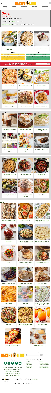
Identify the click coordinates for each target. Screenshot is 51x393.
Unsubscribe (16, 375)
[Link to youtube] (20, 363)
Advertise (10, 367)
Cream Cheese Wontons (41, 106)
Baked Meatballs (41, 174)
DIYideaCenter (29, 367)
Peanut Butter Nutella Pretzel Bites (26, 150)
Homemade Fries (8, 303)
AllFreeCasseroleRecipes (44, 367)
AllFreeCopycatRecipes (44, 363)
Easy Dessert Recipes (32, 54)
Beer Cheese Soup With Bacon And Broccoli (9, 49)
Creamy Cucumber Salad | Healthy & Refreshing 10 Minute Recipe (42, 304)
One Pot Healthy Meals (32, 59)
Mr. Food (41, 361)
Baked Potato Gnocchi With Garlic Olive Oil (42, 242)
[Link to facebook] (5, 363)
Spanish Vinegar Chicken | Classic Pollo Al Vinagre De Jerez (42, 221)
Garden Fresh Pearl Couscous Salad (42, 263)
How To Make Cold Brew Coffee (9, 129)
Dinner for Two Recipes (44, 56)
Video (19, 54)
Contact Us (16, 367)
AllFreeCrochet (29, 363)
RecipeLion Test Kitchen (7, 54)
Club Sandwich (41, 194)
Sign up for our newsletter (7, 24)
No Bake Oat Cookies (38, 345)
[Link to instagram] (16, 363)
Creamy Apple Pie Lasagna (42, 48)
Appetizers (19, 56)
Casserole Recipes (7, 56)
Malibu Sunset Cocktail (42, 324)
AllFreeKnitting (29, 364)
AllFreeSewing (29, 366)
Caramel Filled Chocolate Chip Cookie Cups (25, 195)
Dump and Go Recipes (7, 59)
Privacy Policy (24, 64)
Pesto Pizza (8, 324)
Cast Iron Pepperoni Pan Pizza (13, 345)
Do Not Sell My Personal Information (12, 369)
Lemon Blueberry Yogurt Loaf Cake (25, 86)
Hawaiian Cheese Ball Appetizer (25, 106)
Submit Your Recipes (9, 373)
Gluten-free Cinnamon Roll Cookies (9, 220)
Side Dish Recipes (32, 56)
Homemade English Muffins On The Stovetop (25, 263)
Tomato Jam (8, 241)
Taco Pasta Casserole (41, 85)
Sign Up (48, 63)
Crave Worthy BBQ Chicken (25, 174)
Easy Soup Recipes (44, 59)
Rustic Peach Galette (42, 283)
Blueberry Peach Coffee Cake (25, 283)
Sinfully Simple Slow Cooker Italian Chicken (41, 130)
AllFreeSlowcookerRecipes (44, 364)
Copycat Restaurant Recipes (18, 59)
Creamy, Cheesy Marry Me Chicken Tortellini (25, 325)
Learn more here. (35, 379)
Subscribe (17, 373)
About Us (5, 367)
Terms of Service (9, 375)
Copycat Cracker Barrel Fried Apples (10, 175)
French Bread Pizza (25, 220)
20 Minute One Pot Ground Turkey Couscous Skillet (25, 242)
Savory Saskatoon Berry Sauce (8, 283)
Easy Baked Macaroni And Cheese (25, 48)
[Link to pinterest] (12, 363)
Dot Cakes (25, 303)
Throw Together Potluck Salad (9, 194)
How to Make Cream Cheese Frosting (10, 150)
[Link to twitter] (8, 363)
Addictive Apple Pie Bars (25, 129)
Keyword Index (8, 371)
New (1, 202)
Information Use (29, 64)
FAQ (21, 367)
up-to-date (13, 21)
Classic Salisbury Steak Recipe (41, 149)
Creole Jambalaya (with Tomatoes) (9, 86)
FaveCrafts (28, 361)
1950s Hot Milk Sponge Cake (9, 106)
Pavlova (8, 262)
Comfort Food (44, 54)
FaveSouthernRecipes (43, 366)
